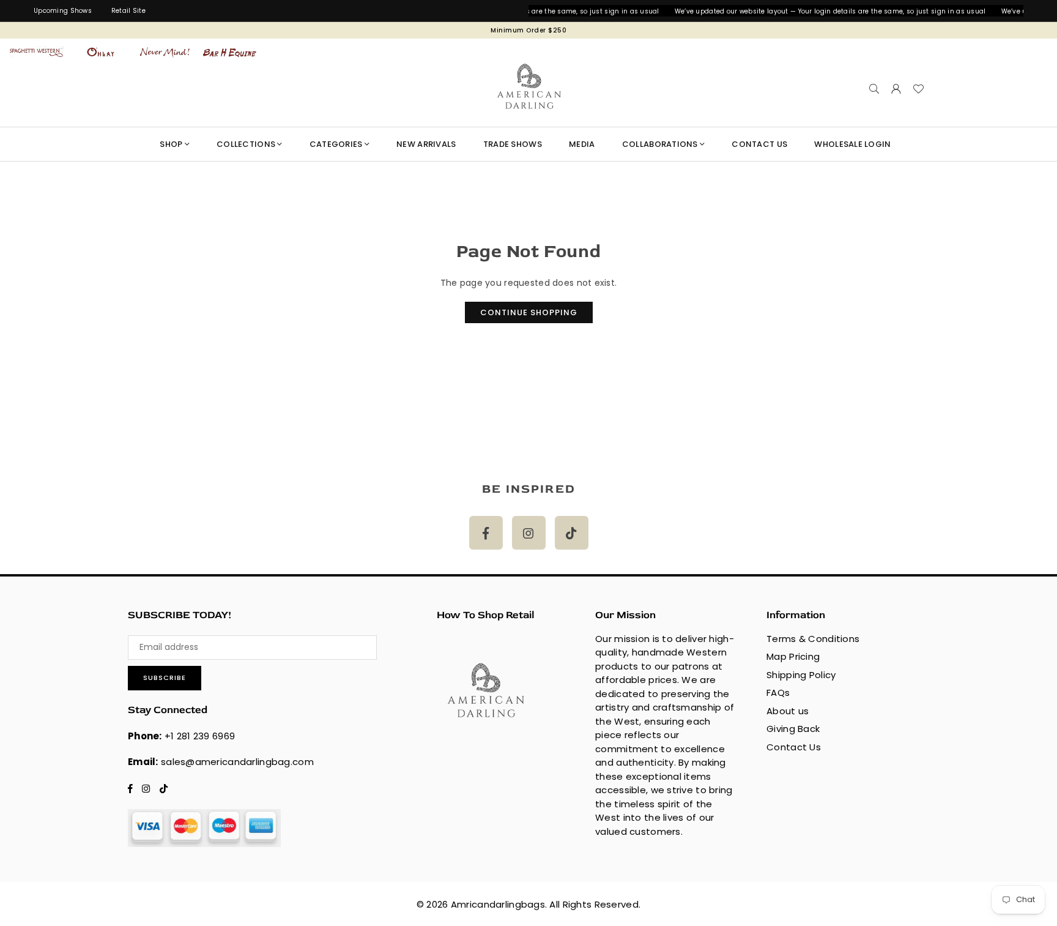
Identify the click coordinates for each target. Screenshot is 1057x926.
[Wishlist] (918, 89)
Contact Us (793, 747)
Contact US (759, 144)
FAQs (778, 692)
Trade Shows (512, 144)
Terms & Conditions (812, 638)
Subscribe (164, 677)
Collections (246, 144)
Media (582, 144)
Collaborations (660, 144)
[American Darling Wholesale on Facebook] (486, 533)
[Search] (874, 89)
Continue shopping (528, 312)
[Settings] (896, 89)
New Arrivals (426, 144)
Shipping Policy (801, 674)
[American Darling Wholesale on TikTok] (571, 533)
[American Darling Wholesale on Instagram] (529, 533)
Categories (336, 144)
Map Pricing (793, 656)
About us (787, 710)
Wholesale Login (852, 144)
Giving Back (793, 728)
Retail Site (128, 10)
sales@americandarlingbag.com (237, 761)
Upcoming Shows (63, 10)
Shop (171, 144)
